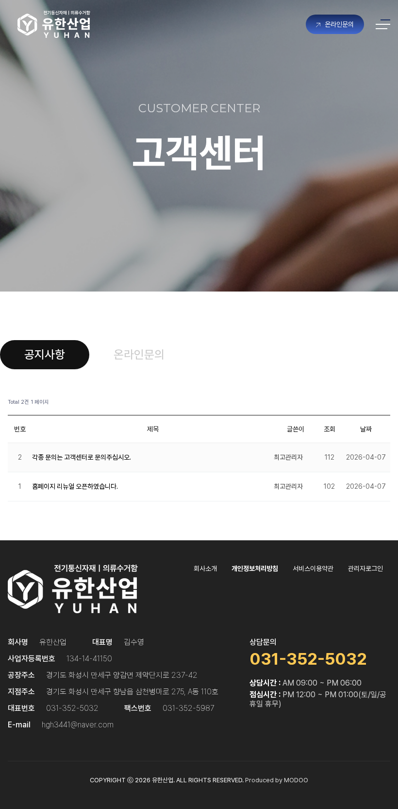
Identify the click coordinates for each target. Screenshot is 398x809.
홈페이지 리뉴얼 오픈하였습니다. (75, 486)
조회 (329, 429)
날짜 (366, 429)
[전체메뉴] (383, 24)
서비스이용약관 (313, 568)
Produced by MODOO (276, 780)
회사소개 (205, 568)
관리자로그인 (365, 568)
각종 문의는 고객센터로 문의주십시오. (81, 457)
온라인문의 (338, 24)
